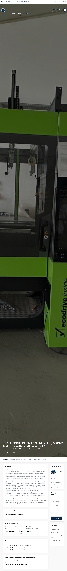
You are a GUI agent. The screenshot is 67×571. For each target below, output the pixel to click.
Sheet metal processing (56, 535)
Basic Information (10, 511)
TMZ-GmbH (60, 471)
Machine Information (11, 524)
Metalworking (54, 543)
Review (44, 459)
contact (19, 13)
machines (17, 7)
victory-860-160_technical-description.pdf (15, 547)
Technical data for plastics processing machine (20, 558)
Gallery (30, 459)
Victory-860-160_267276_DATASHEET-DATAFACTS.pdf (18, 545)
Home (11, 7)
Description (6, 459)
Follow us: (58, 1)
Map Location (37, 459)
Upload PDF (9, 541)
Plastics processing (7, 448)
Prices (47, 7)
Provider (42, 7)
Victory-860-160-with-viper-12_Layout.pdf (15, 549)
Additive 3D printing (55, 529)
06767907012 (18, 448)
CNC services (24, 7)
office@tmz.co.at (57, 482)
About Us (13, 13)
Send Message (56, 518)
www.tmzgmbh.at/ (57, 487)
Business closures (34, 7)
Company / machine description (18, 459)
